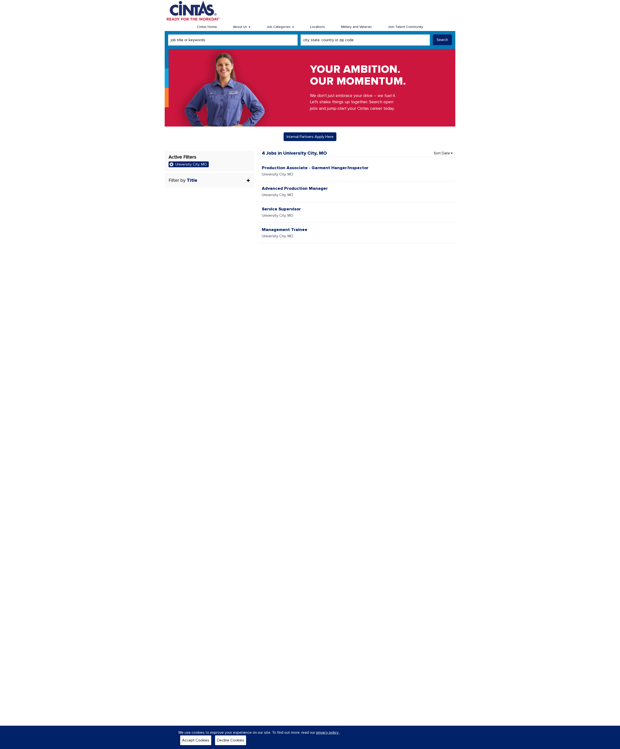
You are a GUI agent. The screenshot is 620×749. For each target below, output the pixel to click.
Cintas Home (207, 27)
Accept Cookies (195, 740)
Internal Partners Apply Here (310, 137)
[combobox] (233, 40)
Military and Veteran (356, 27)
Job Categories (279, 27)
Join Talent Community (405, 27)
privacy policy (328, 732)
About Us (240, 27)
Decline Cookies (230, 740)
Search (442, 40)
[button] (209, 180)
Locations (317, 27)
